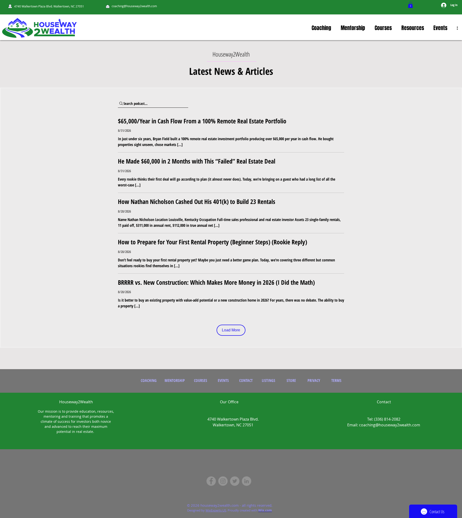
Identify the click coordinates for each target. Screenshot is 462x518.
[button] (410, 5)
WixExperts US (215, 510)
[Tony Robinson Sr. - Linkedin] (246, 481)
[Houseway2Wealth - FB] (211, 481)
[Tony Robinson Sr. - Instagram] (223, 481)
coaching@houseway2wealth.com (134, 6)
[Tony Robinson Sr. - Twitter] (234, 481)
